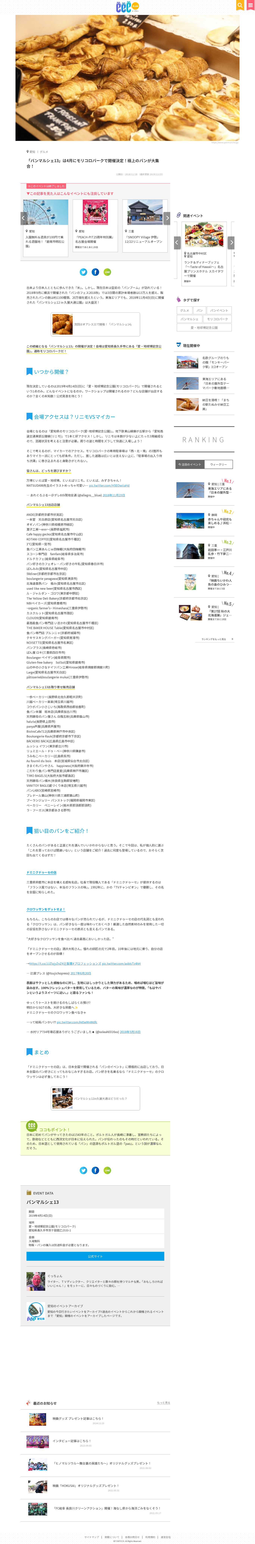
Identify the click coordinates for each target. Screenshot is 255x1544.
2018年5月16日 (130, 1032)
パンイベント (219, 310)
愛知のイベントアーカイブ (65, 1306)
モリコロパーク (217, 319)
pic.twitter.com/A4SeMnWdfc (77, 1022)
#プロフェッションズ (86, 963)
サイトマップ (91, 1537)
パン (200, 310)
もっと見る (163, 1402)
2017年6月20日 (80, 973)
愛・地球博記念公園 (204, 327)
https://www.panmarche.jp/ (225, 142)
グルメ (44, 151)
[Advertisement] (95, 1363)
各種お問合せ (132, 1537)
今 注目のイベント (189, 464)
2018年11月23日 (114, 495)
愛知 (32, 151)
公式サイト (95, 1256)
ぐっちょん (54, 1276)
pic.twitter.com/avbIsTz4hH (121, 963)
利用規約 (150, 1537)
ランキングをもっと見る (213, 639)
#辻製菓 (67, 963)
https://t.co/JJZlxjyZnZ (45, 963)
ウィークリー (218, 464)
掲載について (112, 1537)
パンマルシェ (190, 319)
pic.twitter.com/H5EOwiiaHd (109, 485)
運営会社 (166, 1537)
